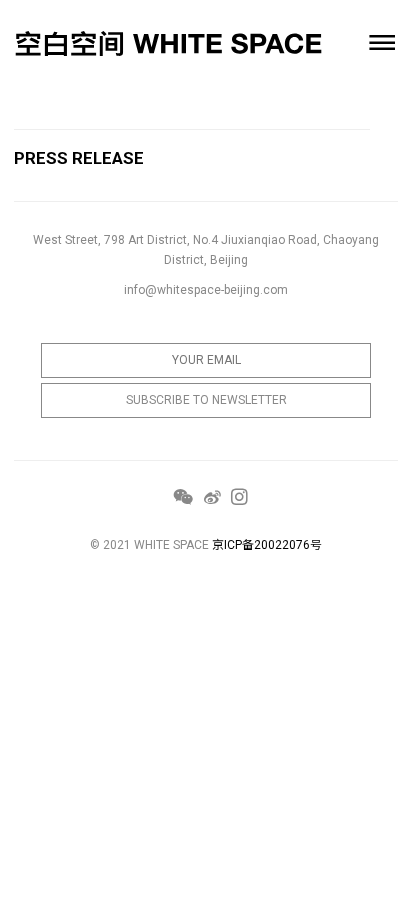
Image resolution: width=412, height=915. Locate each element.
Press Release (79, 158)
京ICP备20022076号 (267, 545)
